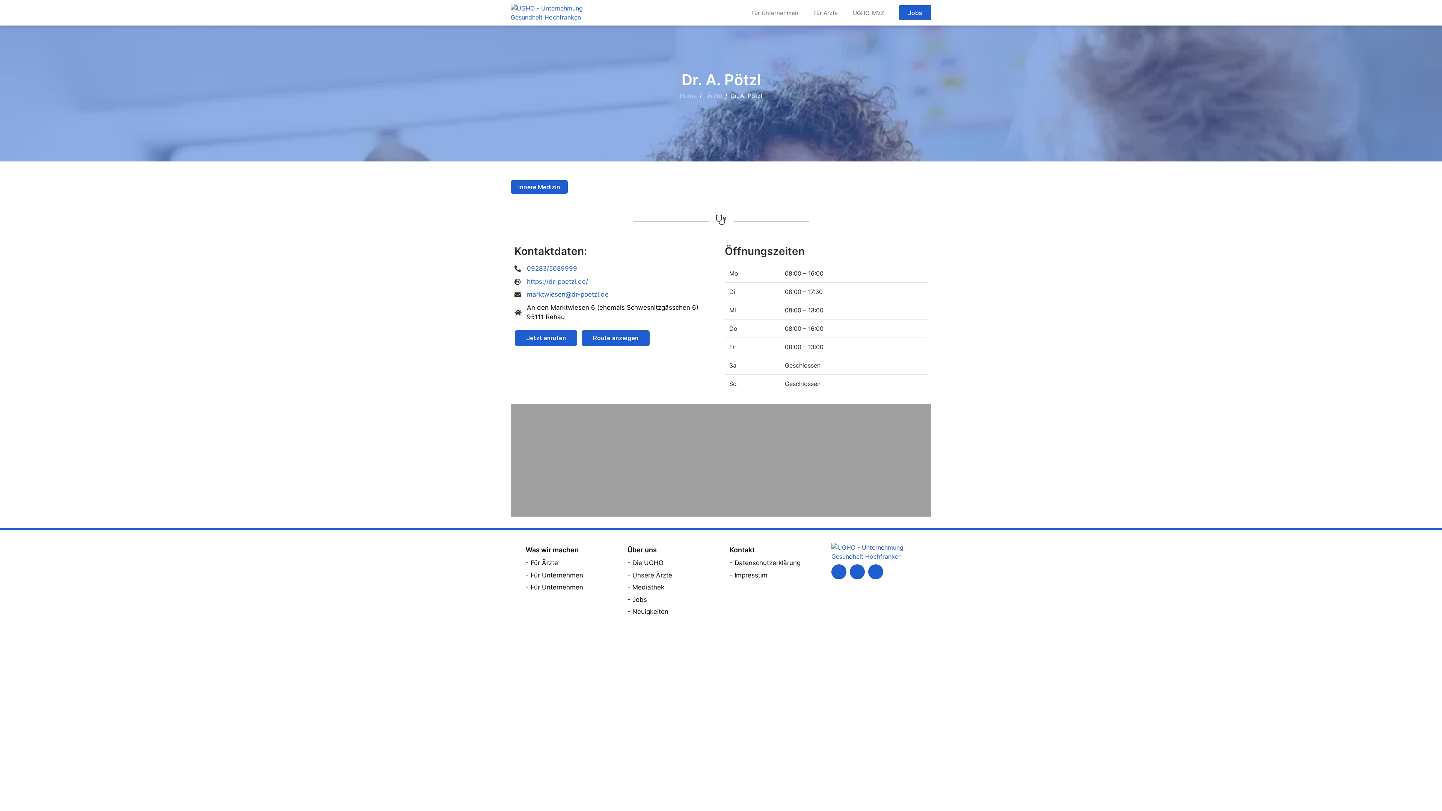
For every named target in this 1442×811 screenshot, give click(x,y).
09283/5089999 (552, 268)
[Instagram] (875, 571)
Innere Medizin (539, 187)
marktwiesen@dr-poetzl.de (568, 294)
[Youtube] (857, 571)
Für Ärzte (825, 13)
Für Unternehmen (774, 13)
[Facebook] (838, 571)
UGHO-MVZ (868, 13)
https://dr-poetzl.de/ (557, 281)
